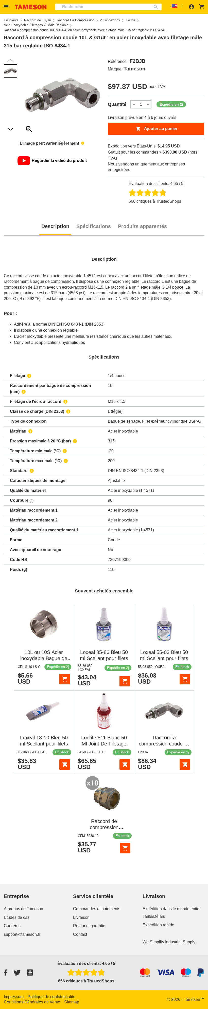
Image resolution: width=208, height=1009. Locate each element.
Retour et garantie (89, 926)
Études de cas (16, 917)
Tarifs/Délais (154, 916)
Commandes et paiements (96, 909)
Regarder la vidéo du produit (59, 160)
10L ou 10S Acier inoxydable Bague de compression (43, 658)
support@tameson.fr (22, 934)
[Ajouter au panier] (64, 679)
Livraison (81, 917)
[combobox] (108, 7)
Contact (80, 934)
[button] (7, 7)
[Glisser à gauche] (10, 129)
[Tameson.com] (30, 7)
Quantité (117, 104)
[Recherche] (157, 7)
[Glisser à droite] (10, 60)
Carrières (12, 926)
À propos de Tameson (23, 909)
